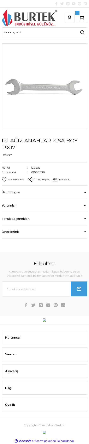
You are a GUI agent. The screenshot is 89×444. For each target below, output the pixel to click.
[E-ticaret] (44, 441)
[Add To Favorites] (13, 179)
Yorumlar (9, 205)
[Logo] (29, 17)
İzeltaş (35, 167)
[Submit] (79, 288)
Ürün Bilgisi (11, 192)
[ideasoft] (22, 441)
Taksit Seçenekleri (16, 219)
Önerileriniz (10, 232)
